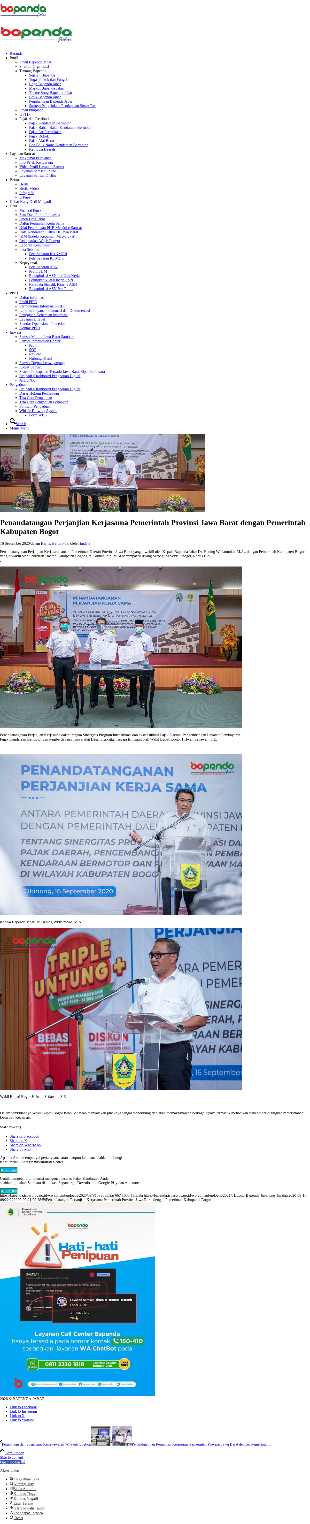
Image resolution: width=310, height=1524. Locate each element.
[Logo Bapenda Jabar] (36, 45)
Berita (45, 543)
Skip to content (11, 1457)
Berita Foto (60, 543)
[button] (12, 1462)
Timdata (84, 543)
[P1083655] (102, 511)
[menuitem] (160, 53)
